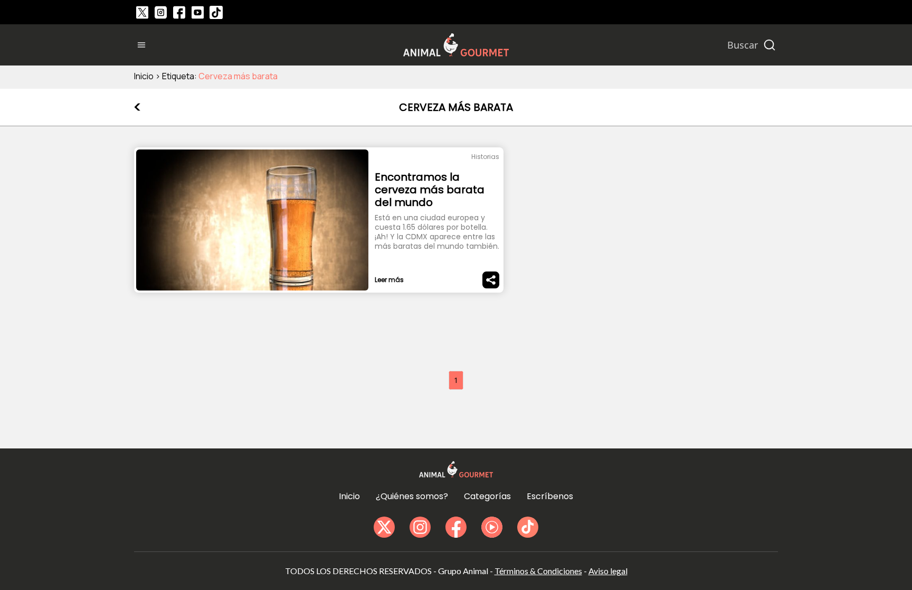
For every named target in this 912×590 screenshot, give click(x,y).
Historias (485, 156)
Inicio (144, 76)
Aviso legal (608, 571)
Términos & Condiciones (538, 571)
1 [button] (456, 380)
